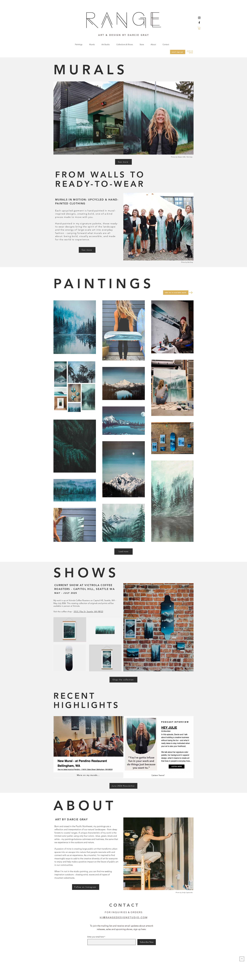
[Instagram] (199, 17)
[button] (199, 28)
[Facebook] (199, 22)
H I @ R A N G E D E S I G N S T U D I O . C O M (123, 917)
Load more (123, 551)
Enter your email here (95, 937)
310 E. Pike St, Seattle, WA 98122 (88, 611)
